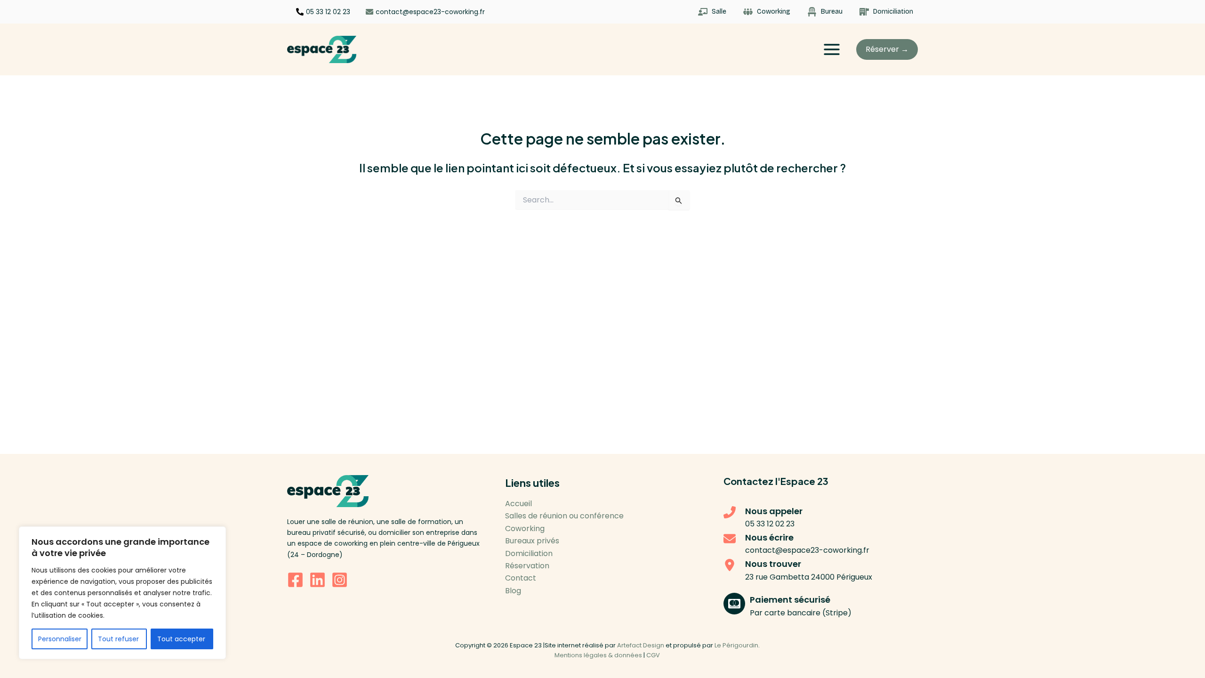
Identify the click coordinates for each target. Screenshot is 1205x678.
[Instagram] (339, 580)
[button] (887, 49)
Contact (520, 578)
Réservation (527, 565)
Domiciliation (529, 553)
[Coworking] (766, 11)
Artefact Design (640, 645)
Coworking (525, 528)
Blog (513, 590)
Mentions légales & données (598, 655)
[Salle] (712, 11)
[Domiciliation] (886, 11)
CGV (653, 655)
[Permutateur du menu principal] (832, 49)
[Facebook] (295, 580)
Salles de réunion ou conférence (564, 515)
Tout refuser (119, 639)
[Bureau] (825, 11)
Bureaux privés (532, 540)
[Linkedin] (317, 580)
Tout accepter (182, 639)
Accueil (518, 503)
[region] (122, 592)
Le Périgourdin (736, 645)
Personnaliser (59, 639)
